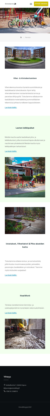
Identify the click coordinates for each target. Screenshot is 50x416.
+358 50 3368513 (12, 391)
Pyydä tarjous (41, 4)
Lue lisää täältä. (11, 107)
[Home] (21, 37)
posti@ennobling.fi (13, 388)
